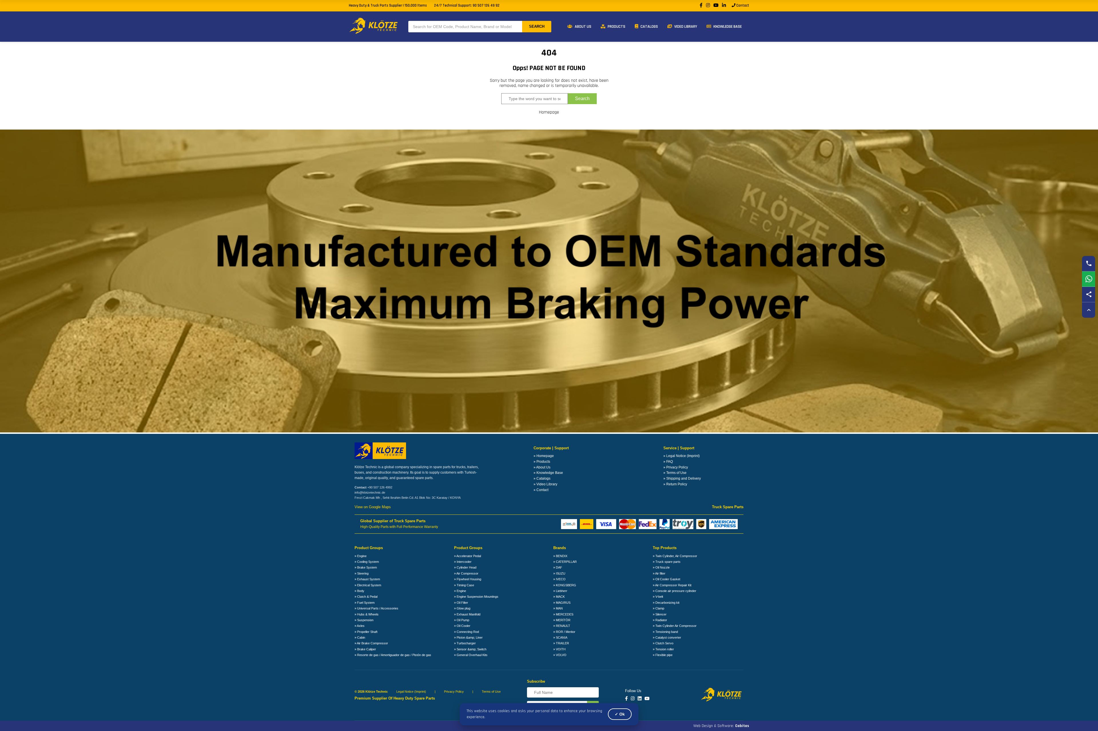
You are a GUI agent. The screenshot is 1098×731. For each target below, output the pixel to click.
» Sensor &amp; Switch (470, 649)
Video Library (685, 26)
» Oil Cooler (462, 625)
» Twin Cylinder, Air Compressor (675, 556)
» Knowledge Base (548, 473)
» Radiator (660, 620)
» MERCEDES (563, 614)
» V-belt (658, 596)
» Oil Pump (461, 620)
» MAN (558, 608)
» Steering (362, 573)
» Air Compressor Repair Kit (672, 585)
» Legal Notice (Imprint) (681, 456)
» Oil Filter (461, 602)
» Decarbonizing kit (666, 602)
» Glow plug (462, 608)
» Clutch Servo (663, 643)
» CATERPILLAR (565, 561)
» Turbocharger (465, 643)
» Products (542, 462)
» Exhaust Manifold (467, 614)
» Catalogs (542, 478)
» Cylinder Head (465, 567)
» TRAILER (561, 643)
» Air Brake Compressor (371, 643)
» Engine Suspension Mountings (476, 596)
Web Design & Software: (721, 726)
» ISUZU (559, 573)
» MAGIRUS (561, 602)
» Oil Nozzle (661, 567)
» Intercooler (463, 561)
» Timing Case (464, 585)
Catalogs (649, 26)
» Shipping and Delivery (682, 478)
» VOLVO (559, 655)
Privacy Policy (454, 691)
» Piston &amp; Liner (468, 637)
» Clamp (658, 608)
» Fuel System (365, 602)
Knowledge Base (727, 26)
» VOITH (559, 649)
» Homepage (544, 456)
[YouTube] (716, 5)
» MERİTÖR (561, 620)
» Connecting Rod (466, 631)
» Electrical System (368, 585)
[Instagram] (708, 5)
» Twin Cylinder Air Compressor (675, 625)
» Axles (360, 625)
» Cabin (360, 637)
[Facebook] (701, 5)
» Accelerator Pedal (467, 556)
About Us (582, 26)
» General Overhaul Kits (471, 655)
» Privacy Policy (675, 467)
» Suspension (364, 620)
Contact (742, 5)
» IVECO (559, 579)
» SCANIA (560, 637)
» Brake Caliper (365, 649)
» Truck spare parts (667, 561)
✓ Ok (620, 714)
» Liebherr (560, 591)
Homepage (549, 112)
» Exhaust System (367, 579)
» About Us (542, 467)
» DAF (557, 567)
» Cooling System (367, 561)
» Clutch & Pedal (366, 596)
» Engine (361, 556)
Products (616, 26)
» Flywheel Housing (467, 579)
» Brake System (366, 567)
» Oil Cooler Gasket (666, 579)
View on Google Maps (373, 507)
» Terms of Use (675, 473)
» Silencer (660, 614)
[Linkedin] (640, 698)
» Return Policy (675, 484)
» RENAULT (561, 625)
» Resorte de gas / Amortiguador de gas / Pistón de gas (393, 655)
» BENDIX (560, 556)
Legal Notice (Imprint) (411, 691)
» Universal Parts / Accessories (376, 608)
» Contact (541, 490)
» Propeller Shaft (366, 631)
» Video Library (545, 484)
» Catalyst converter (667, 637)
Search (536, 26)
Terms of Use (491, 691)
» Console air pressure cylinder (674, 591)
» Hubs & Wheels (367, 614)
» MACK (559, 596)
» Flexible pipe (663, 655)
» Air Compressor (466, 573)
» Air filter (659, 573)
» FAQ (668, 462)
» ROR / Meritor (564, 631)
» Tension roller (663, 649)
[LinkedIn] (724, 5)
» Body (359, 591)
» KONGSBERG (564, 585)
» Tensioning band (665, 631)
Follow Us (633, 691)
